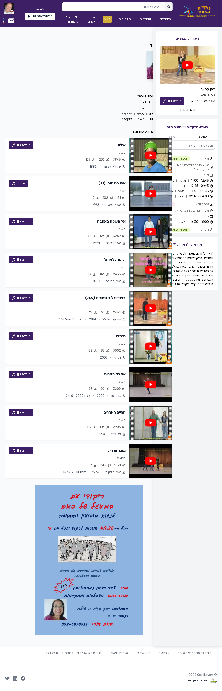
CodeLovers (205, 675)
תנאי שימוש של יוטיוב (89, 653)
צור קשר (164, 653)
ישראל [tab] (203, 137)
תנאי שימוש (143, 653)
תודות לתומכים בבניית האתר (195, 653)
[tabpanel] (187, 187)
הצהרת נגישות (119, 653)
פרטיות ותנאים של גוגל (59, 653)
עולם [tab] (172, 137)
